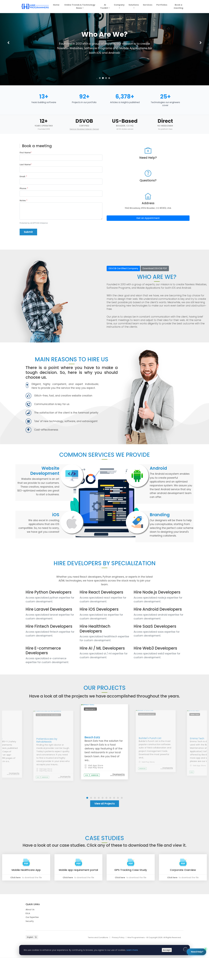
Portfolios (161, 4)
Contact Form (194, 942)
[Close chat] (202, 882)
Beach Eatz (92, 737)
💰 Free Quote (188, 913)
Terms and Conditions (98, 937)
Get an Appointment (148, 218)
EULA (28, 913)
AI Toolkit (104, 6)
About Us (30, 909)
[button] (8, 42)
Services (147, 4)
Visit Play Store (45, 771)
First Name (26, 152)
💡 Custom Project (167, 913)
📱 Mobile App (165, 907)
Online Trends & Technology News (79, 6)
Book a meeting (178, 6)
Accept (167, 949)
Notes (23, 200)
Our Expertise (32, 917)
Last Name (26, 164)
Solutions (134, 4)
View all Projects (104, 803)
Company (119, 4)
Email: (23, 176)
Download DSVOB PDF (154, 268)
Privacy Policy (118, 937)
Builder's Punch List (150, 738)
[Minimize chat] (197, 882)
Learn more (132, 950)
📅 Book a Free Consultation (179, 923)
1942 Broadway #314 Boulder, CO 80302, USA (148, 207)
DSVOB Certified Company (123, 268)
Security (30, 921)
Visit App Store (45, 769)
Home (56, 4)
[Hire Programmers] (35, 6)
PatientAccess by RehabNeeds (46, 740)
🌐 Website (182, 907)
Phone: (24, 188)
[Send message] (201, 936)
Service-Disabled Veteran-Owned (84, 129)
